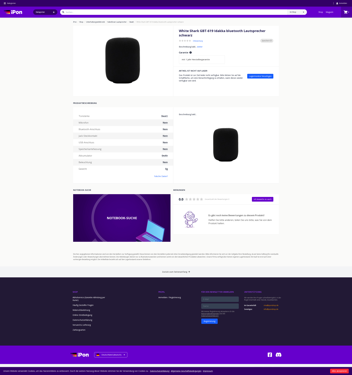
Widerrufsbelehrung (81, 310)
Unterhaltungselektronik (95, 22)
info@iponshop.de (271, 309)
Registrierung (209, 321)
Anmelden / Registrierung (169, 297)
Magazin (329, 12)
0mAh (165, 155)
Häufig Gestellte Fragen (83, 305)
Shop (320, 12)
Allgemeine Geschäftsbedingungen (186, 371)
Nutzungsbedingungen (210, 313)
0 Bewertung (198, 41)
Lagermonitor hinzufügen (260, 76)
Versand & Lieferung (82, 325)
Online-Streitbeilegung (82, 315)
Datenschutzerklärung (82, 320)
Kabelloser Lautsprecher (117, 22)
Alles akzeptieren (339, 371)
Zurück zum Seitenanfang (174, 271)
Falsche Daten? (161, 176)
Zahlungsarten (79, 330)
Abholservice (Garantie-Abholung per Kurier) (89, 298)
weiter (200, 46)
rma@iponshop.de (271, 305)
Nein (165, 122)
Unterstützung (253, 292)
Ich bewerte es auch (263, 199)
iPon (75, 22)
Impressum (208, 371)
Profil (161, 292)
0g (166, 168)
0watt (131, 22)
